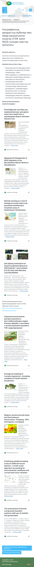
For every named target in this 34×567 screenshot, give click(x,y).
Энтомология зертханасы (11, 552)
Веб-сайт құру (6, 564)
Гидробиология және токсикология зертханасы (14, 548)
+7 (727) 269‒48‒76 (8, 16)
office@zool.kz (27, 16)
